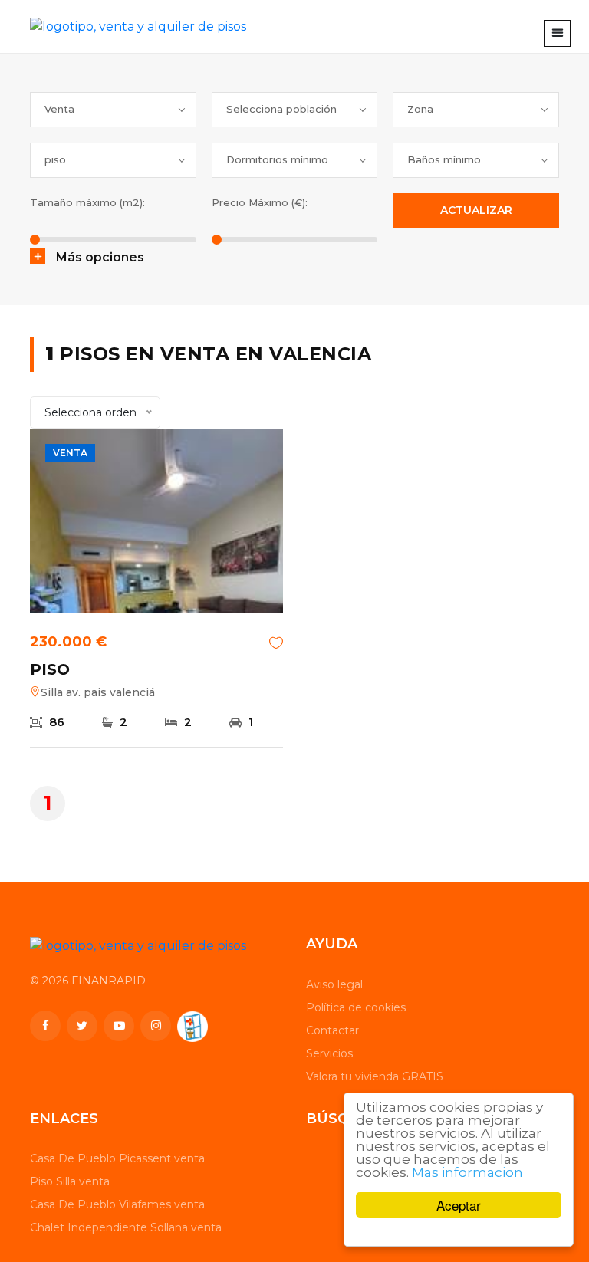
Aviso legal (334, 984)
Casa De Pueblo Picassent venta (117, 1158)
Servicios (329, 1053)
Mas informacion (467, 1172)
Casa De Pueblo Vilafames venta (117, 1204)
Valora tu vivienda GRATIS (374, 1076)
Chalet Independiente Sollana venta (126, 1227)
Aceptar (458, 1204)
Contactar (332, 1030)
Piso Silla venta (70, 1181)
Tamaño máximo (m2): (87, 202)
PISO (50, 669)
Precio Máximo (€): (260, 202)
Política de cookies (356, 1007)
